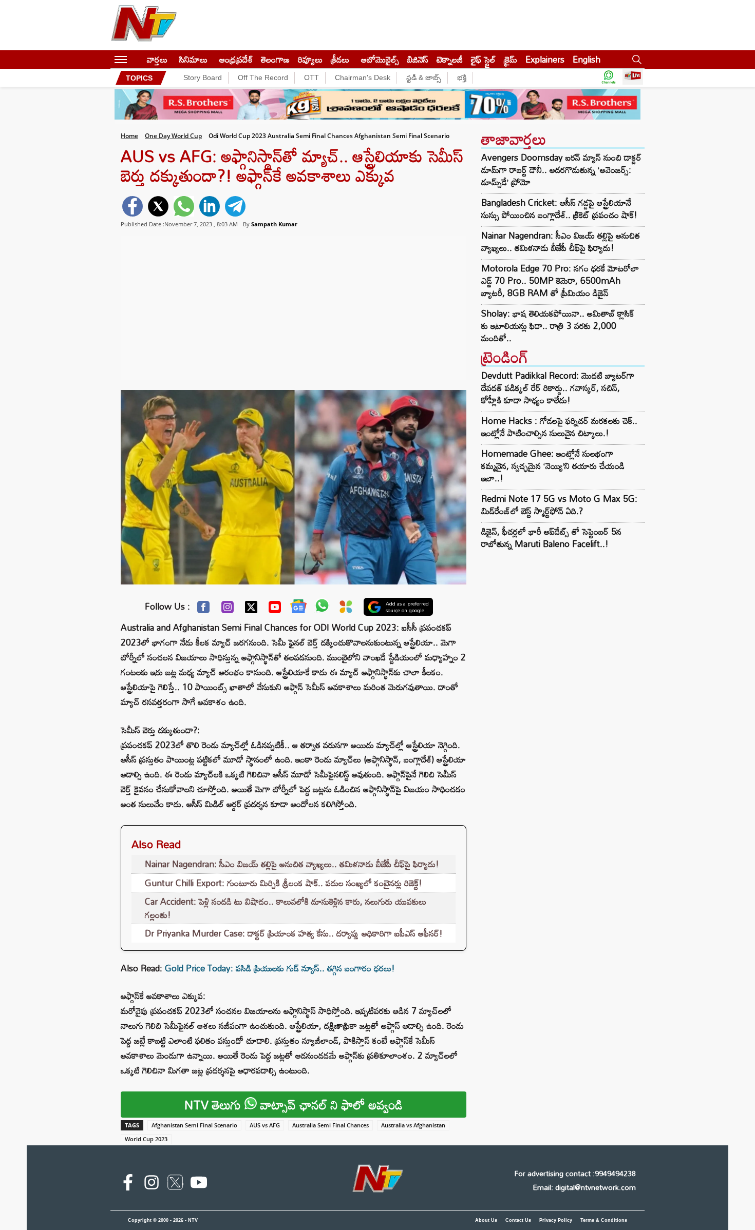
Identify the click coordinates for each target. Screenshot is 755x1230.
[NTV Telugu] (143, 25)
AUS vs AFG (265, 1125)
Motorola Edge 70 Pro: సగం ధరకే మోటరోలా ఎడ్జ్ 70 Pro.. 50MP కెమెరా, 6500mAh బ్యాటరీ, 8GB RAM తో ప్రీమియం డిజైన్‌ (560, 280)
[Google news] (298, 608)
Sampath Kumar (274, 224)
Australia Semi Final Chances (330, 1125)
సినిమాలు (193, 59)
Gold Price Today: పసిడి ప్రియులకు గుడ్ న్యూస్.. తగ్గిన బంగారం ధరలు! (280, 968)
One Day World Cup (173, 135)
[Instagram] (227, 609)
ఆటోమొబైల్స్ (380, 59)
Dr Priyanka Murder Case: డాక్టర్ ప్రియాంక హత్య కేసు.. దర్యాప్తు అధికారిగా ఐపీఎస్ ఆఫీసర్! (294, 933)
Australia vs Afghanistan (413, 1125)
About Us (486, 1220)
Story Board (202, 77)
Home (129, 135)
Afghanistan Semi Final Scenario (194, 1125)
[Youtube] (275, 609)
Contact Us (518, 1220)
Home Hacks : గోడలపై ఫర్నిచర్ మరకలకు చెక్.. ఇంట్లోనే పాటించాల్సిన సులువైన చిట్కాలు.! (559, 426)
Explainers (544, 59)
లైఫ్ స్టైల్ (483, 59)
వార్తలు (157, 59)
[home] (137, 59)
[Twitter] (251, 609)
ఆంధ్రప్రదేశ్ (236, 59)
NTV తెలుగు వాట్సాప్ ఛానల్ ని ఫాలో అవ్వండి (293, 1104)
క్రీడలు (340, 59)
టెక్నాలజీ (450, 59)
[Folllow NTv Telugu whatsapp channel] (608, 77)
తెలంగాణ (275, 59)
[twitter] (158, 206)
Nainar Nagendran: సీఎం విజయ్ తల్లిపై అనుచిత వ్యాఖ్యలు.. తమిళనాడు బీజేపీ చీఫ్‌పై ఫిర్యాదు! (292, 863)
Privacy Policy (555, 1220)
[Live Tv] (633, 77)
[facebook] (132, 206)
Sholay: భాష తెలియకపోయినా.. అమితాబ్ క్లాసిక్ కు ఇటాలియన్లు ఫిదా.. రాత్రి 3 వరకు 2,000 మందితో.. (557, 325)
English (586, 59)
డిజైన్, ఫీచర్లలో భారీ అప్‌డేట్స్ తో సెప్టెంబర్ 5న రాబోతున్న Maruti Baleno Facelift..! (551, 537)
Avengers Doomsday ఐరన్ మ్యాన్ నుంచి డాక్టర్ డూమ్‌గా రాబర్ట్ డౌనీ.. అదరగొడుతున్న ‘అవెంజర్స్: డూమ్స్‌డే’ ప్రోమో (561, 169)
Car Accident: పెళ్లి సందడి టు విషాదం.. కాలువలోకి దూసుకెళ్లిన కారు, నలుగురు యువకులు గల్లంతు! (285, 908)
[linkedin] (209, 206)
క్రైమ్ (510, 59)
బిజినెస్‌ (417, 59)
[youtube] (199, 1184)
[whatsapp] (184, 206)
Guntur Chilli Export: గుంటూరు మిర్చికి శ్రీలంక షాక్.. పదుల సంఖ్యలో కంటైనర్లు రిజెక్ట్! (283, 882)
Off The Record (263, 77)
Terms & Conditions (603, 1220)
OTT (311, 77)
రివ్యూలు (310, 59)
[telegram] (235, 206)
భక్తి (461, 77)
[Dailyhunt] (345, 609)
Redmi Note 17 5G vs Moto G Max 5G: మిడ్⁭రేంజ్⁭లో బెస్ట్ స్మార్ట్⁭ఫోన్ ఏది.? (559, 504)
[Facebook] (203, 609)
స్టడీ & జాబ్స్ (423, 77)
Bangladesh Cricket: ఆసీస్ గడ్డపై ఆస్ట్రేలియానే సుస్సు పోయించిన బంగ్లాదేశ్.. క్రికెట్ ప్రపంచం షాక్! (559, 209)
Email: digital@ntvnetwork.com (584, 1187)
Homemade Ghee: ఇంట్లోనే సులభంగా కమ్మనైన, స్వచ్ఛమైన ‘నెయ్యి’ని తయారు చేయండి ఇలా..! (553, 465)
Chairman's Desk (362, 77)
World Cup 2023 (146, 1139)
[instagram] (151, 1184)
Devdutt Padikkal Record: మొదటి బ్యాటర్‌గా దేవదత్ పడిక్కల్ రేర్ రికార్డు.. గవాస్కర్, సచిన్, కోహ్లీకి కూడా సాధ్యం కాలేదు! (557, 387)
